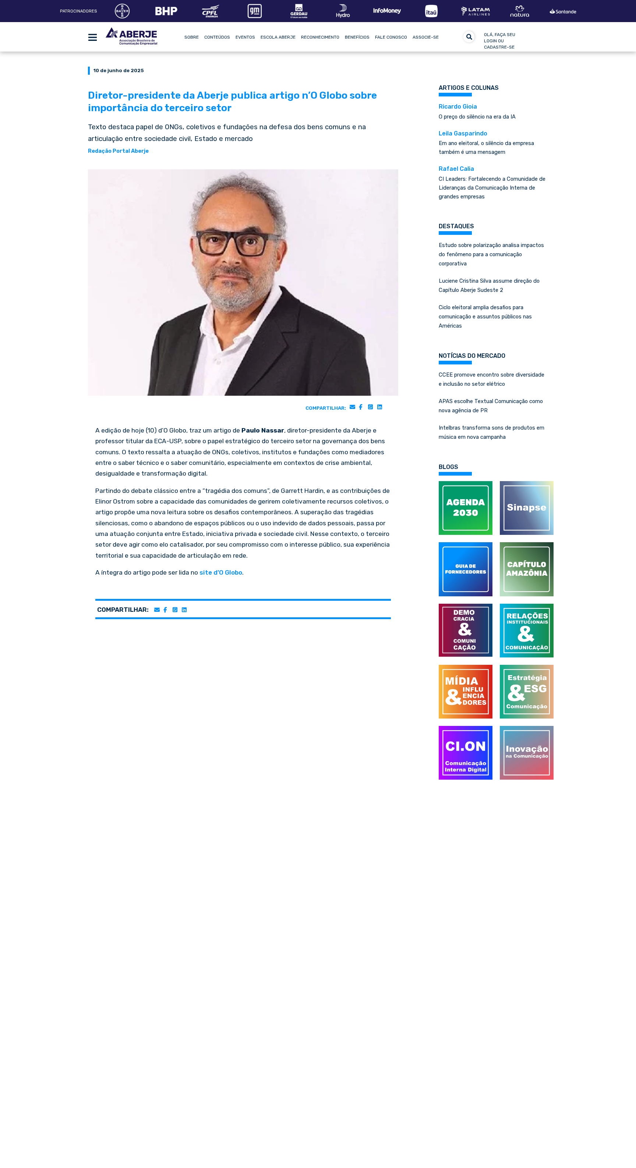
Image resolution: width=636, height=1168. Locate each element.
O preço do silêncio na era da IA (477, 111)
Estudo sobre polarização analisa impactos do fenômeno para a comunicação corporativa (491, 254)
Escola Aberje (278, 37)
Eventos (245, 37)
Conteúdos (217, 37)
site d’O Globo (220, 572)
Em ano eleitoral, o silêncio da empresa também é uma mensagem (486, 143)
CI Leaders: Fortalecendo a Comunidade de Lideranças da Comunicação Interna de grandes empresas (492, 182)
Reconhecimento (320, 37)
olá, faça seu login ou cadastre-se (499, 41)
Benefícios (357, 37)
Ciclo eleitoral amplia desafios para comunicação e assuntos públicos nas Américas (485, 316)
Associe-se (426, 37)
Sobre (191, 37)
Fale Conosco (391, 37)
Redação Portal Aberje (118, 151)
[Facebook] (360, 406)
